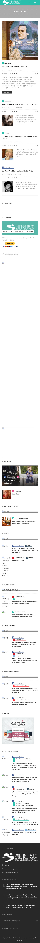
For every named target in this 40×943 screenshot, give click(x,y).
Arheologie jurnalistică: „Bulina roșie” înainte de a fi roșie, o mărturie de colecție (25, 550)
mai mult (7, 92)
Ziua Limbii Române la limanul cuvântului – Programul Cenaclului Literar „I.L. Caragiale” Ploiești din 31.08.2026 (21, 886)
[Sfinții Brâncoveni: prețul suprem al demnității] (6, 832)
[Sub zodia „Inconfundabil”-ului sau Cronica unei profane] (5, 698)
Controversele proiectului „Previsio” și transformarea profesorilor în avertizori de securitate (25, 779)
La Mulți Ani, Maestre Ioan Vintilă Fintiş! (17, 171)
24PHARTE (9, 70)
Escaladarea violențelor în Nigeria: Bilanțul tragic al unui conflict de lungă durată (24, 644)
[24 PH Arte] (11, 2)
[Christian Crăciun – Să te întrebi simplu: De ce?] (11, 590)
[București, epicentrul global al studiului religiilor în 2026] (5, 677)
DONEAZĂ (10, 240)
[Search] (29, 2)
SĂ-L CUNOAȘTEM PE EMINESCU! (15, 67)
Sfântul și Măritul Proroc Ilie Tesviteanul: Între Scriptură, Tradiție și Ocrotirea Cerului (25, 660)
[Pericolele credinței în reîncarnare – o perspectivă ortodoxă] (6, 601)
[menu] (35, 2)
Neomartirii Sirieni (18, 560)
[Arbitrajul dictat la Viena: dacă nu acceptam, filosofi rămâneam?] (4, 612)
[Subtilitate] (6, 494)
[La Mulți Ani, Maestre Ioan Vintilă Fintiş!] (7, 187)
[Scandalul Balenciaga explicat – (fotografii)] (20, 475)
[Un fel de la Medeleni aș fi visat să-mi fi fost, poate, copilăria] (5, 512)
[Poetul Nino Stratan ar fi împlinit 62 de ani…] (7, 120)
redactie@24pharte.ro (11, 254)
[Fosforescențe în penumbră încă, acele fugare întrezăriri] (6, 521)
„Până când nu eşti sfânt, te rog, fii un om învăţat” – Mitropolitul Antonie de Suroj (25, 794)
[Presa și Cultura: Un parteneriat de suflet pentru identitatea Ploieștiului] (6, 818)
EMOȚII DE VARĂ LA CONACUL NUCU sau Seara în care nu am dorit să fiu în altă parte (25, 690)
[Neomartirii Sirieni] (6, 567)
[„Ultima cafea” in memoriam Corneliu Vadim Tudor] (7, 154)
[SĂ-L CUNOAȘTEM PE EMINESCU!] (20, 40)
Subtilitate (16, 494)
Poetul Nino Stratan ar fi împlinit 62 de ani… (19, 104)
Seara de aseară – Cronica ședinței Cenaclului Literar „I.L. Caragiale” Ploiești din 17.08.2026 (24, 810)
